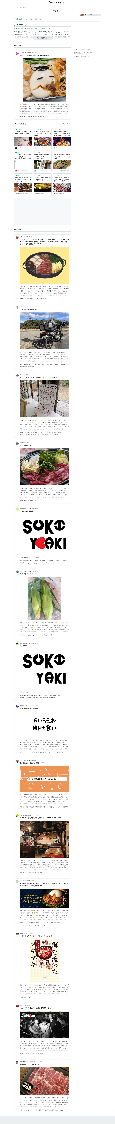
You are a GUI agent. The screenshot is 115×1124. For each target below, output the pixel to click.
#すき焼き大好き (24, 563)
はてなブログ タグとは (79, 52)
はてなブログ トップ (21, 7)
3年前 (36, 508)
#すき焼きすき (31, 697)
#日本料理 (52, 697)
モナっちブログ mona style (27, 571)
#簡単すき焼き (48, 695)
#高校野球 (65, 807)
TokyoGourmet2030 (25, 880)
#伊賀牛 (26, 500)
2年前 (28, 442)
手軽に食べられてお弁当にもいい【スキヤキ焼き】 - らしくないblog (23, 179)
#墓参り (63, 364)
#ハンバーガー (45, 923)
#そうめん (52, 807)
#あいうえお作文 (24, 752)
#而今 (52, 635)
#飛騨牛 (40, 1110)
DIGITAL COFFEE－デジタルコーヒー (29, 1061)
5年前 (36, 815)
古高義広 (35, 28)
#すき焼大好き (35, 563)
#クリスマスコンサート (41, 432)
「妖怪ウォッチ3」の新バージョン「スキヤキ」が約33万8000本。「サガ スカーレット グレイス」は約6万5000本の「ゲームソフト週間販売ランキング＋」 (62, 179)
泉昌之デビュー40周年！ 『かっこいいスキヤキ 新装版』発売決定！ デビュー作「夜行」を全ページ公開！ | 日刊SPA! (62, 133)
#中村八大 (28, 1053)
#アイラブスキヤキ (35, 560)
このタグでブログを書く (94, 15)
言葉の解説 (18, 19)
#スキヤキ (34, 116)
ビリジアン (24, 32)
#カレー (22, 872)
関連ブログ (38, 19)
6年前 (28, 1005)
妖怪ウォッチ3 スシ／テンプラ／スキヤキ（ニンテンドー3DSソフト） (42, 133)
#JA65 (52, 364)
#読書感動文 (38, 807)
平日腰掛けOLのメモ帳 (25, 52)
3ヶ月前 (31, 236)
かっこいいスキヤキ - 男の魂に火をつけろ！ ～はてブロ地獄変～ (62, 156)
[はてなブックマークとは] (25, 124)
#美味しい (30, 925)
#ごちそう (43, 925)
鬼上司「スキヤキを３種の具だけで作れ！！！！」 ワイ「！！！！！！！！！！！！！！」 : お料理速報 (42, 179)
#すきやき (59, 560)
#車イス (45, 807)
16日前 (34, 52)
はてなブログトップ (78, 53)
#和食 (21, 997)
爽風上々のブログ (24, 933)
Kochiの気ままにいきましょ (27, 815)
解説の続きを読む (42, 38)
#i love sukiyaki (24, 560)
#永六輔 (34, 1053)
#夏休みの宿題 (24, 807)
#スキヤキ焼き (38, 695)
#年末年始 (53, 923)
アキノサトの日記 (24, 375)
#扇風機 (31, 807)
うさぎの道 (22, 442)
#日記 (46, 298)
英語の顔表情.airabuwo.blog (27, 508)
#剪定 (56, 434)
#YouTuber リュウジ (33, 298)
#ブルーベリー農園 (38, 434)
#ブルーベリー (49, 434)
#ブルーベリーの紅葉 (26, 434)
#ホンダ (31, 364)
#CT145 (37, 364)
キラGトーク (23, 1005)
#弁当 (21, 116)
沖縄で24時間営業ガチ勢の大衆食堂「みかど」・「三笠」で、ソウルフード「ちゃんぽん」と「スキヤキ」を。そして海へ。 (42, 156)
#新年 (21, 364)
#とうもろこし (31, 635)
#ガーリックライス (37, 872)
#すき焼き (27, 116)
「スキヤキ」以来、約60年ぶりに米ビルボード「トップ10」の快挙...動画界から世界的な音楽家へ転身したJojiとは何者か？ (23, 156)
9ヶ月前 (32, 375)
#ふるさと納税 (59, 1110)
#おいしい (37, 925)
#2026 (26, 364)
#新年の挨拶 (23, 366)
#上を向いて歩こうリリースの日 (47, 752)
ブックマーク (18, 129)
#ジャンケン (30, 432)
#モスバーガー (24, 923)
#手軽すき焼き (57, 695)
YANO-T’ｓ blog (24, 236)
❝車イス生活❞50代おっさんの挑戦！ (28, 760)
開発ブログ (93, 52)
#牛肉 (21, 500)
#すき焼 (65, 560)
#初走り (57, 364)
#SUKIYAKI (41, 116)
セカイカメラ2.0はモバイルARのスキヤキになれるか (23, 132)
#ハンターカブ (45, 364)
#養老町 (51, 1110)
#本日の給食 (57, 432)
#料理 (42, 298)
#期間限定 (32, 923)
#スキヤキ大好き (45, 563)
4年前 (36, 706)
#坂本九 (22, 1053)
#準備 (51, 432)
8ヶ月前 (30, 307)
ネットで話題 (28, 19)
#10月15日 (34, 752)
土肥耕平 (27, 28)
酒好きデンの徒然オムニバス (27, 706)
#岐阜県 (46, 1110)
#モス (38, 923)
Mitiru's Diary (23, 307)
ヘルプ (87, 52)
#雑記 (21, 1110)
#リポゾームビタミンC (42, 635)
